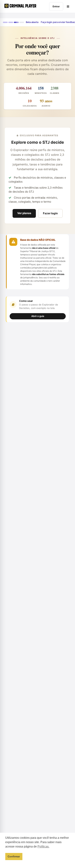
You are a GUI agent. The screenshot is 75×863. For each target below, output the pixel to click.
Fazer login (50, 213)
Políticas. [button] (43, 846)
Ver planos (24, 213)
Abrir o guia (37, 316)
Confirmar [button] (14, 856)
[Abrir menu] (68, 6)
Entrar (56, 6)
